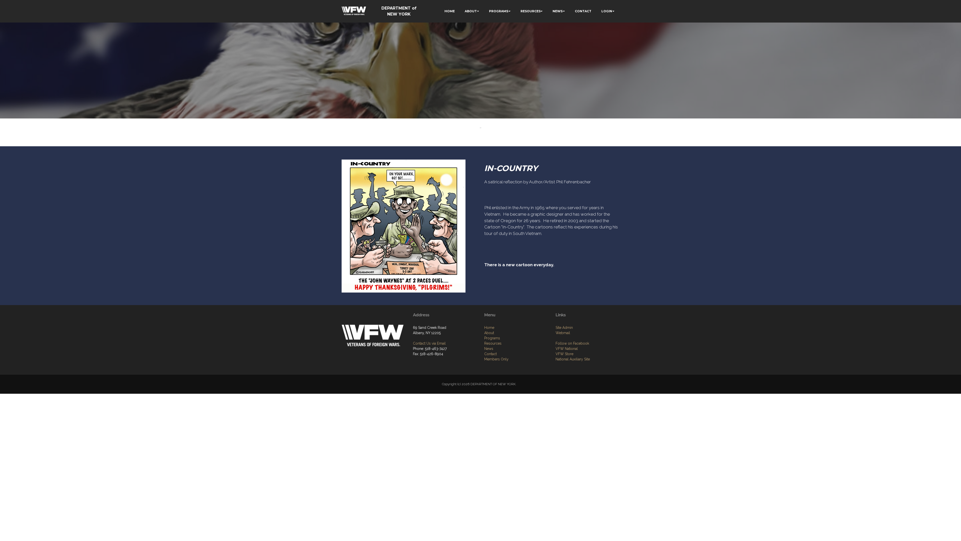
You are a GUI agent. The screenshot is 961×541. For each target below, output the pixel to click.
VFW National (567, 349)
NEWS (558, 11)
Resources (493, 343)
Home (489, 328)
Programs (492, 338)
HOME (449, 11)
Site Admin (564, 328)
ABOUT (471, 11)
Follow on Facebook (572, 343)
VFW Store (564, 354)
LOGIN (606, 11)
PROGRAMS (498, 11)
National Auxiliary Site (573, 359)
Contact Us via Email (429, 343)
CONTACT (583, 11)
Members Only (496, 359)
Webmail (563, 333)
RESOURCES (531, 11)
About (489, 333)
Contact (490, 354)
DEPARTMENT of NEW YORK (398, 11)
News (488, 349)
